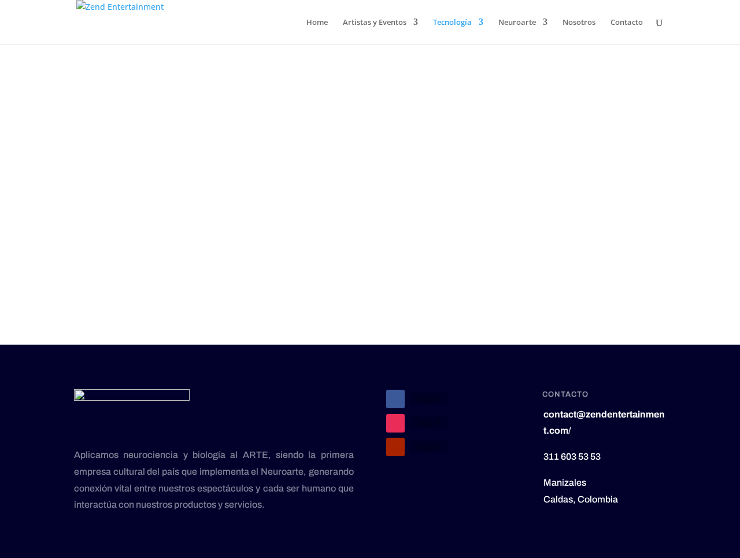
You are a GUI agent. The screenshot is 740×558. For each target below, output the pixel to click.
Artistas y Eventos (374, 22)
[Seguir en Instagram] (395, 423)
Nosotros (579, 22)
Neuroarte (517, 22)
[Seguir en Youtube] (395, 447)
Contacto (626, 22)
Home (317, 22)
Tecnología (452, 22)
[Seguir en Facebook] (395, 399)
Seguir (428, 398)
